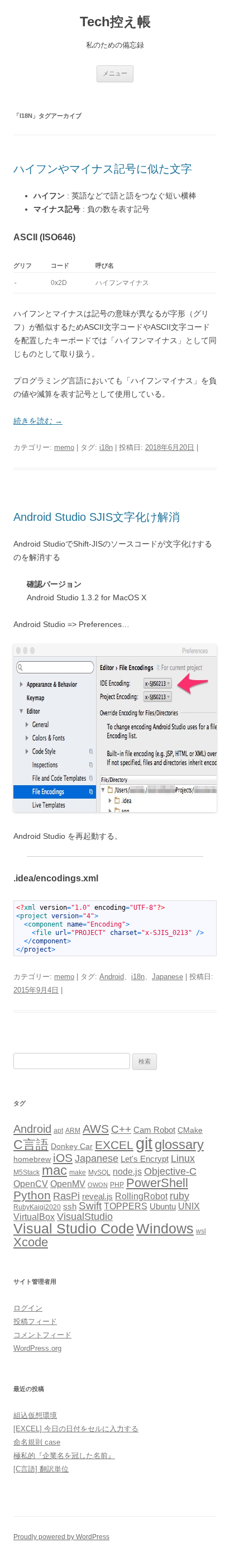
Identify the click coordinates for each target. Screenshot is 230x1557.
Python (32, 1195)
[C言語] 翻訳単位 (41, 1469)
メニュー (115, 73)
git (144, 1143)
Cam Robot (154, 1130)
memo (64, 447)
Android (111, 976)
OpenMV (67, 1184)
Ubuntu (163, 1206)
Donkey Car (72, 1146)
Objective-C (170, 1171)
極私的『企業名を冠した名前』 (64, 1455)
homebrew (32, 1159)
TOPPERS (125, 1206)
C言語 (31, 1144)
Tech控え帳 (115, 21)
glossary (179, 1144)
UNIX (189, 1206)
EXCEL (114, 1144)
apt (58, 1130)
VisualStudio (85, 1216)
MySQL (99, 1172)
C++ (121, 1129)
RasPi (66, 1196)
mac (54, 1170)
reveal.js (97, 1196)
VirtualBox (34, 1217)
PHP (117, 1185)
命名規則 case (36, 1442)
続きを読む (38, 420)
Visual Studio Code (73, 1228)
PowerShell (157, 1183)
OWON (98, 1184)
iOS (63, 1157)
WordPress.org (37, 1348)
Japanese (167, 976)
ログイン (27, 1308)
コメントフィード (42, 1335)
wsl (201, 1231)
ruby (179, 1196)
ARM (72, 1130)
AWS (96, 1128)
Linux (183, 1158)
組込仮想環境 (35, 1415)
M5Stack (26, 1172)
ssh (69, 1206)
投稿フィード (35, 1321)
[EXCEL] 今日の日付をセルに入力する (75, 1429)
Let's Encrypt (145, 1159)
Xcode (30, 1242)
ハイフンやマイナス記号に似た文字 (102, 169)
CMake (190, 1130)
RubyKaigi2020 (37, 1207)
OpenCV (30, 1184)
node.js (127, 1171)
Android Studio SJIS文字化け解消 (96, 517)
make (77, 1172)
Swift (90, 1206)
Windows (165, 1228)
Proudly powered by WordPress (61, 1537)
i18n (106, 447)
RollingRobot (141, 1196)
